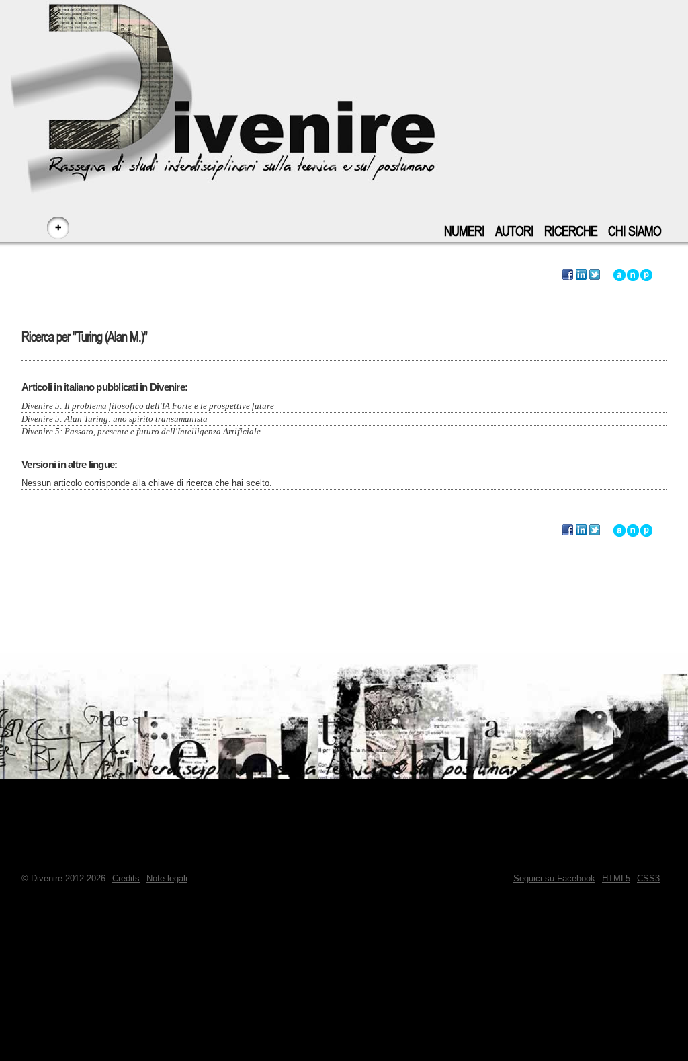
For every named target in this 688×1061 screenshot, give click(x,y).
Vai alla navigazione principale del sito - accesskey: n (633, 275)
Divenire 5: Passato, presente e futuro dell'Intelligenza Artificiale (141, 431)
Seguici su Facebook (554, 878)
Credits (126, 878)
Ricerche (570, 231)
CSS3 (648, 878)
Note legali (166, 878)
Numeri (464, 231)
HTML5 (616, 878)
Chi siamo (634, 231)
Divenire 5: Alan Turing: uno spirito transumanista (115, 419)
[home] (344, 87)
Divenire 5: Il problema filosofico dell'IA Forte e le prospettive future (148, 406)
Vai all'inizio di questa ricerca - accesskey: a (619, 275)
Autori (514, 231)
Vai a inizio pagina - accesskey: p (646, 275)
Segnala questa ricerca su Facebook (568, 275)
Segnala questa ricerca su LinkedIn (581, 275)
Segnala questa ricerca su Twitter (595, 275)
